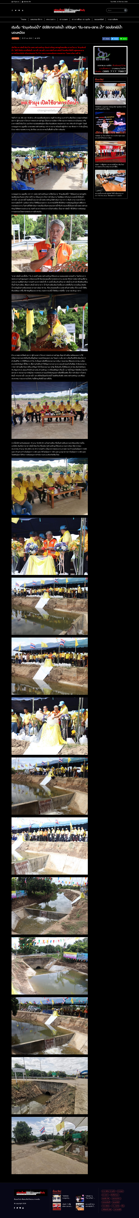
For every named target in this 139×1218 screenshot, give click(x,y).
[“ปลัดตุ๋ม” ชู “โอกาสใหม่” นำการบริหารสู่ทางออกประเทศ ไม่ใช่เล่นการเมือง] (110, 123)
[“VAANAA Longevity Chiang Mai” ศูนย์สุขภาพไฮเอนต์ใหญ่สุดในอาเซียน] (110, 94)
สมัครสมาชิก (27, 1)
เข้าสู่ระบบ (16, 1)
